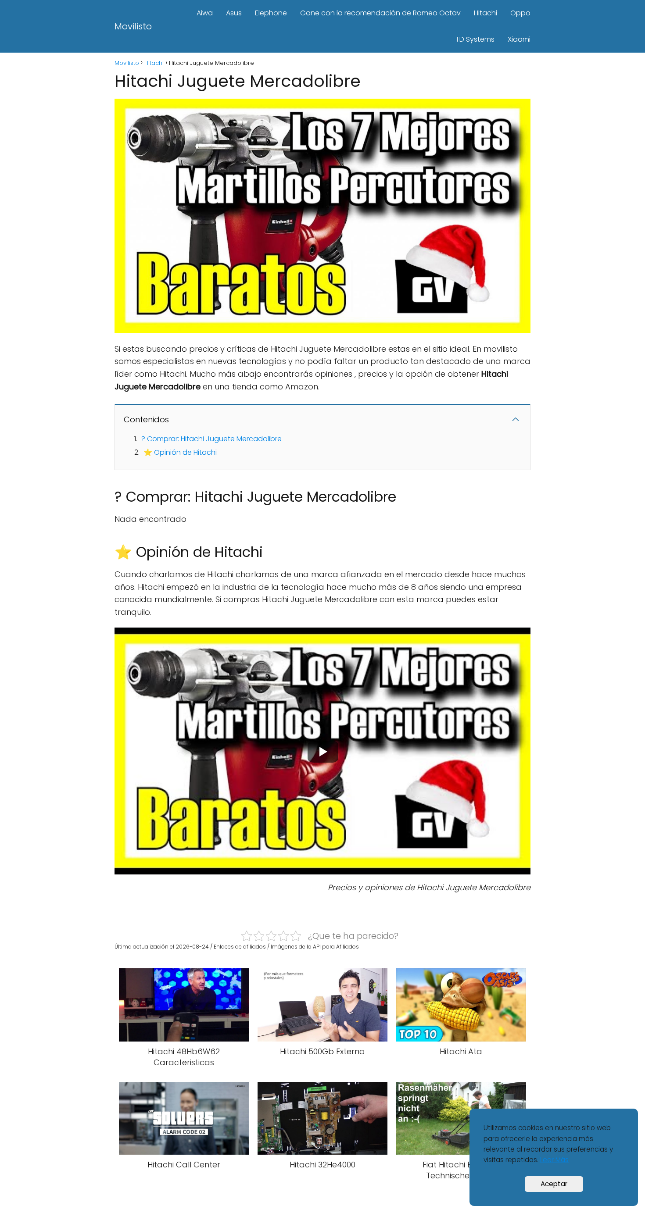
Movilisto (133, 26)
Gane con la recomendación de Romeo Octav (380, 13)
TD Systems (474, 39)
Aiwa (205, 13)
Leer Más (554, 1159)
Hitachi (485, 13)
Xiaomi (519, 39)
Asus (234, 13)
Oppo (520, 13)
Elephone (271, 13)
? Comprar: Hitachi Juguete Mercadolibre (211, 439)
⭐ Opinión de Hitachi (180, 452)
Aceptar (554, 1183)
